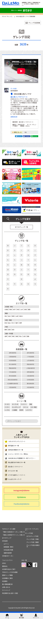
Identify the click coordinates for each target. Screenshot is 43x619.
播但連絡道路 (30, 383)
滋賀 (6, 336)
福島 (29, 309)
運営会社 (4, 566)
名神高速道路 (30, 380)
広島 (24, 336)
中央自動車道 (12, 372)
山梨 (17, 316)
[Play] (7, 80)
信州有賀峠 (14, 90)
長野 (20, 323)
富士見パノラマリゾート (19, 97)
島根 (17, 336)
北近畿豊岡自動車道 (12, 383)
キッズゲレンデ (16, 407)
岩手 (14, 309)
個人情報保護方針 (7, 584)
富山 (9, 323)
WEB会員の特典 (8, 550)
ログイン (6, 544)
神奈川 (21, 316)
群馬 (13, 316)
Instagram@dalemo (21, 490)
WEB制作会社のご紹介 (8, 569)
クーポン (7, 404)
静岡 (6, 330)
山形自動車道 (30, 360)
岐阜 (13, 330)
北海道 (6, 309)
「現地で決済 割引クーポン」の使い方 (13, 532)
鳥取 (13, 336)
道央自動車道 (30, 353)
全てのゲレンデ (6, 538)
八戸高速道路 (30, 357)
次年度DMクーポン (7, 556)
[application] (21, 71)
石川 (13, 323)
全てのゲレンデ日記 (32, 536)
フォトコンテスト (7, 560)
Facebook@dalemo (21, 504)
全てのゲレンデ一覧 (21, 227)
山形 (22, 309)
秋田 (18, 309)
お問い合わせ (6, 587)
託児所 (21, 410)
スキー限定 (34, 407)
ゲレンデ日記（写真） (33, 539)
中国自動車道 (12, 387)
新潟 (6, 323)
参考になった (18, 132)
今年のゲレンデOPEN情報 (9, 572)
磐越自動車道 (30, 364)
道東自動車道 (12, 353)
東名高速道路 (12, 376)
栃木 (9, 316)
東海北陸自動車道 (12, 380)
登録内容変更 (8, 553)
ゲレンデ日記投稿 (34, 23)
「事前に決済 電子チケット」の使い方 (13, 535)
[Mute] (31, 80)
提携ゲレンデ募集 (7, 575)
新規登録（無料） (9, 547)
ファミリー (24, 404)
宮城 (25, 309)
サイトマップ (6, 590)
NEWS (4, 563)
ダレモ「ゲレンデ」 (7, 16)
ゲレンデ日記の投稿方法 (33, 546)
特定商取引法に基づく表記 (10, 593)
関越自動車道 (12, 368)
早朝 (30, 404)
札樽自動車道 (12, 357)
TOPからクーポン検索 (8, 529)
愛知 (9, 330)
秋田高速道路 (12, 360)
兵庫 (9, 336)
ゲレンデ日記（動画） (33, 542)
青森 (10, 309)
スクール (25, 407)
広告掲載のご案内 (7, 578)
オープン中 (15, 404)
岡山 (20, 336)
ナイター (7, 407)
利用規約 (4, 581)
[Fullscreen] (35, 80)
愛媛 (28, 336)
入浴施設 (14, 410)
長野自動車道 (30, 372)
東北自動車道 (12, 364)
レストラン (29, 410)
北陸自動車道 (30, 376)
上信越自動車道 (30, 368)
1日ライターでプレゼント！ (32, 529)
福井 (17, 323)
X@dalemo (21, 497)
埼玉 (6, 316)
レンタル (7, 410)
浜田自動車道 (30, 387)
